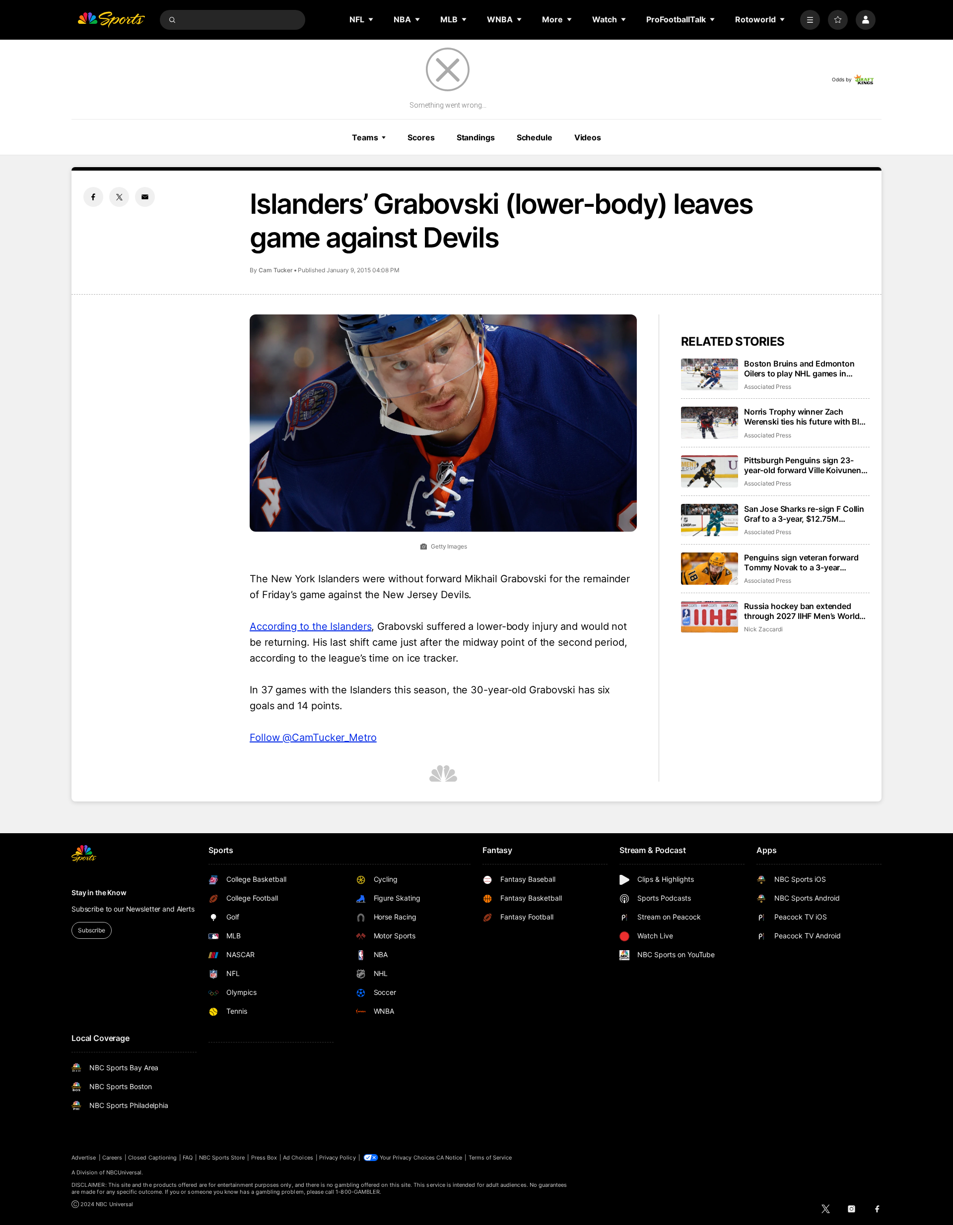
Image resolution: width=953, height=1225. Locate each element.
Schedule (534, 137)
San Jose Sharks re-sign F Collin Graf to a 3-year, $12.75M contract (804, 514)
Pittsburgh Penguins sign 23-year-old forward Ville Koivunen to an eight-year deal (802, 465)
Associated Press (767, 386)
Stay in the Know (99, 892)
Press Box (264, 1157)
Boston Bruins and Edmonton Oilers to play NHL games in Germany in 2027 (799, 368)
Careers (112, 1157)
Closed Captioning (152, 1157)
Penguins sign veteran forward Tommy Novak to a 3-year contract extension (801, 562)
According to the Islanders (310, 626)
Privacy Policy (337, 1157)
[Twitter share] (119, 197)
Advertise (83, 1157)
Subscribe (91, 930)
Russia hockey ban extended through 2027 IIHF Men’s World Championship (801, 611)
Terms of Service (490, 1157)
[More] (810, 20)
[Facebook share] (93, 197)
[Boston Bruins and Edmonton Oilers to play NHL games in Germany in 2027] (709, 375)
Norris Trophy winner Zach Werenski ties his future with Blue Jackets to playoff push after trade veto (806, 417)
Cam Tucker (276, 270)
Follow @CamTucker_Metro (313, 737)
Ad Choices (298, 1157)
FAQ (188, 1157)
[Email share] (145, 197)
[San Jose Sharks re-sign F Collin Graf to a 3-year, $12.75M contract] (709, 520)
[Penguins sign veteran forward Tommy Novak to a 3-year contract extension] (709, 568)
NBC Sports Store (222, 1157)
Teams (365, 137)
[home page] (111, 19)
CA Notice (449, 1157)
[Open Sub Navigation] (371, 19)
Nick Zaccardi (763, 629)
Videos (587, 137)
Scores (421, 137)
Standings (476, 137)
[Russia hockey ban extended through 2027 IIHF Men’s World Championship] (709, 617)
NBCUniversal (124, 1172)
